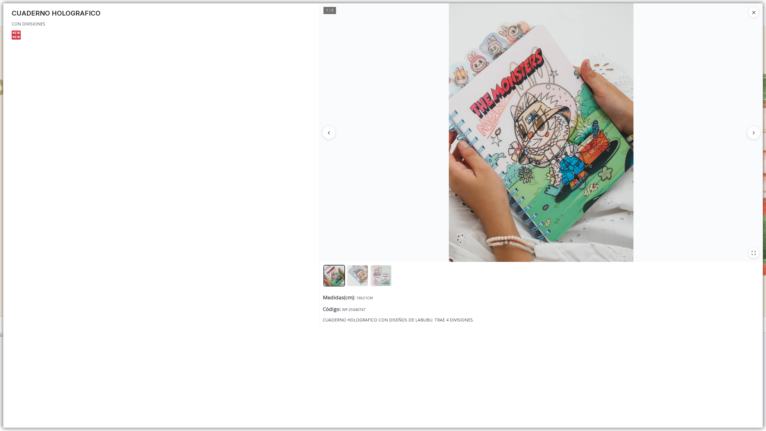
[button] (334, 275)
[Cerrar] (753, 12)
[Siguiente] (753, 132)
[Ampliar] (753, 253)
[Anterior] (328, 132)
